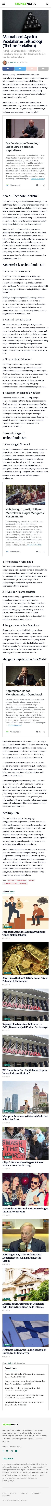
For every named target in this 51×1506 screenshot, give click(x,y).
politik (31, 880)
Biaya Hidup (8, 1111)
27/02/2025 (7, 984)
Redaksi (13, 62)
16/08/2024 (7, 1356)
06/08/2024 (23, 62)
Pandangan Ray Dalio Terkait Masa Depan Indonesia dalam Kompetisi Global (21, 1257)
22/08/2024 (7, 1310)
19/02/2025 (7, 1123)
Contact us (23, 1493)
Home (4, 1493)
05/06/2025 (7, 938)
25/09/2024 (7, 1215)
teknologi (23, 884)
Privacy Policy (35, 1493)
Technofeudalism (10, 884)
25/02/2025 (7, 1030)
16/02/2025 (7, 1169)
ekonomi (11, 880)
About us (13, 1493)
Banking (7, 973)
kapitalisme (21, 880)
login (10, 1363)
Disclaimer (5, 1496)
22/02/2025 (7, 1077)
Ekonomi (7, 927)
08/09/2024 (7, 1264)
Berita (6, 1019)
